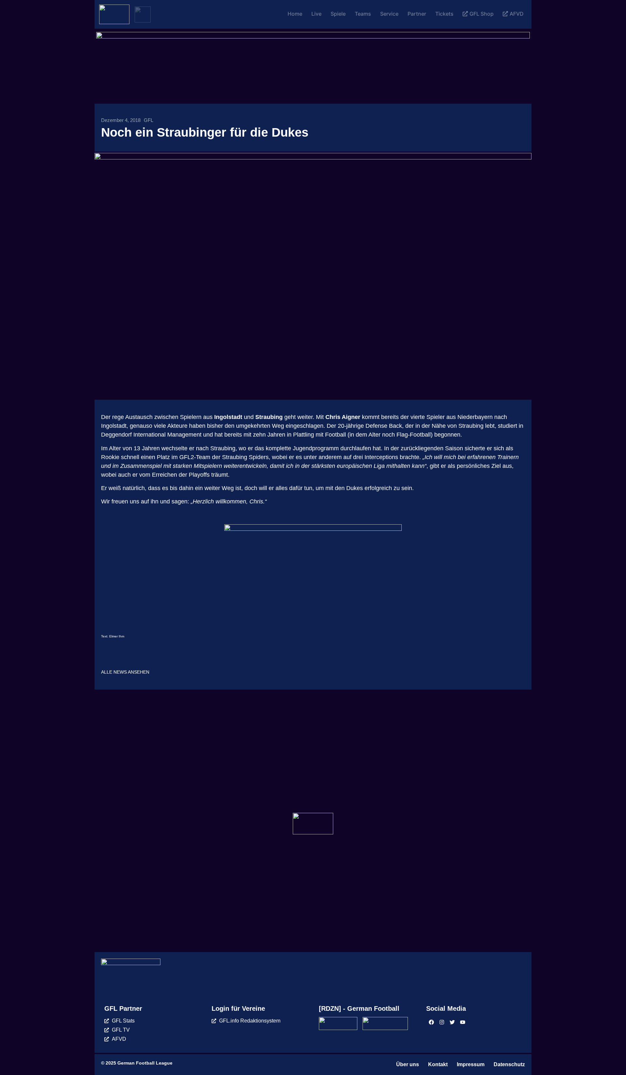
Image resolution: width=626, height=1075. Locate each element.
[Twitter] (452, 1022)
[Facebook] (431, 1022)
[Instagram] (442, 1022)
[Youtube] (462, 1022)
